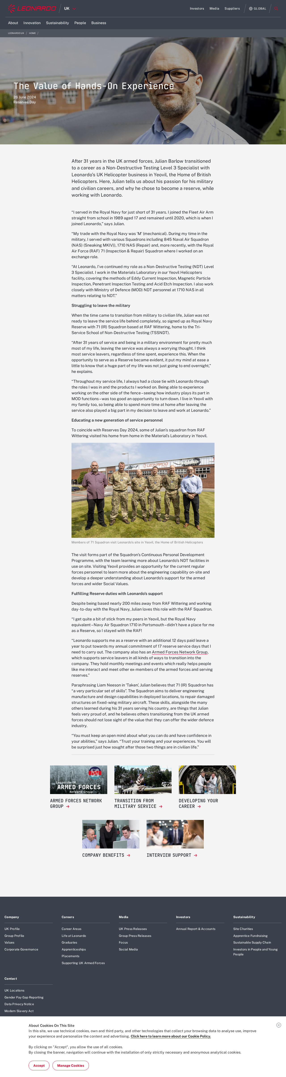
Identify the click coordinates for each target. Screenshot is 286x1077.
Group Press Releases (135, 936)
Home (32, 33)
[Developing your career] (207, 779)
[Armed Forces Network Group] (78, 779)
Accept (39, 1065)
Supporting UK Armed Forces (83, 963)
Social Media (128, 949)
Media (123, 917)
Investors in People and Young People (255, 952)
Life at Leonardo (74, 936)
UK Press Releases (133, 929)
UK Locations (14, 990)
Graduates (69, 942)
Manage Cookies (70, 1065)
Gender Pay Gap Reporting (24, 997)
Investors (183, 917)
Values (9, 942)
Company (11, 917)
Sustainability (244, 917)
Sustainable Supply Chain (252, 942)
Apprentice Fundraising (250, 936)
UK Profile (12, 929)
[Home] (32, 8)
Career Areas (71, 929)
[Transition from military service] (143, 779)
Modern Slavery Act (19, 1011)
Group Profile (14, 936)
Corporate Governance (21, 949)
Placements (71, 956)
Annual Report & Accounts (195, 929)
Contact (10, 978)
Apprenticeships (74, 949)
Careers (68, 917)
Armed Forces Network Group (180, 652)
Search (276, 8)
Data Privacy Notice (19, 1004)
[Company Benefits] (110, 834)
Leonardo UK (16, 33)
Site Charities (243, 929)
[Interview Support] (175, 834)
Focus (123, 942)
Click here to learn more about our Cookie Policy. (171, 1036)
